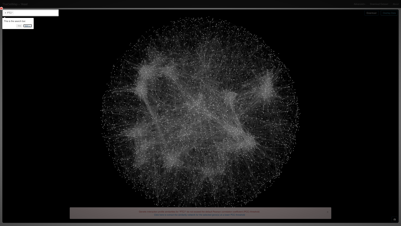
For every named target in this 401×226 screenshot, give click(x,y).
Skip (19, 26)
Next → (28, 26)
